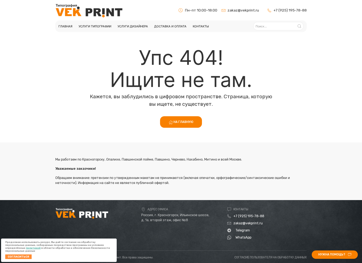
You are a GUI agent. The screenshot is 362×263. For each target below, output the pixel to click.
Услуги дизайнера (133, 26)
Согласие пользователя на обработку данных (270, 257)
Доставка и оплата (170, 26)
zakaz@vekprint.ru (248, 223)
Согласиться (18, 256)
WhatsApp (243, 237)
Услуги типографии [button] (95, 26)
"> (285, 10)
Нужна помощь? (332, 254)
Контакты (201, 26)
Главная (65, 26)
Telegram (242, 230)
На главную (183, 122)
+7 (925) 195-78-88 (248, 216)
